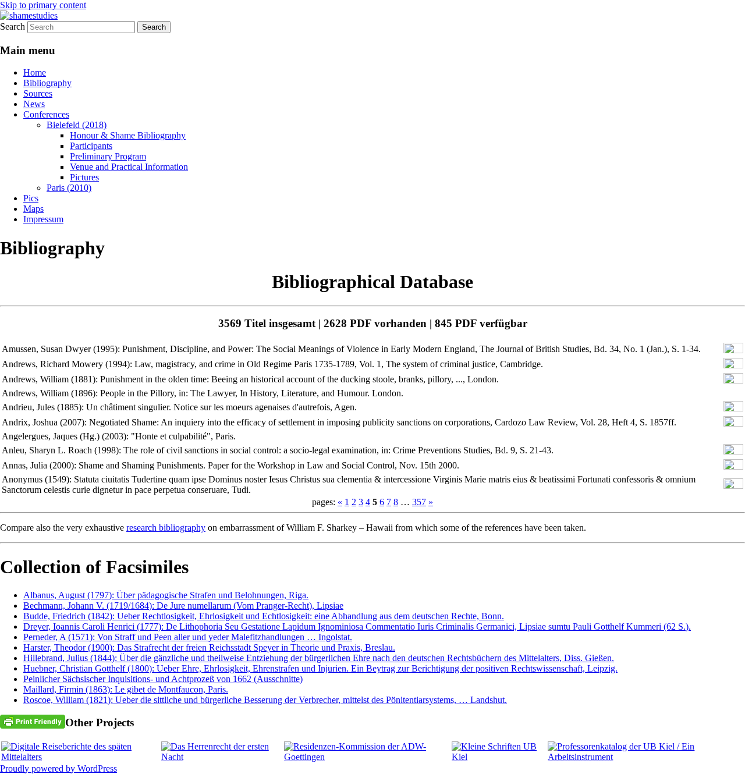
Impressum (43, 219)
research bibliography (165, 527)
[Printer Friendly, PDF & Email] (32, 720)
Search (12, 26)
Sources (37, 93)
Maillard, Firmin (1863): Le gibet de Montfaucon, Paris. (125, 689)
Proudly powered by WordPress (58, 768)
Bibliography (47, 83)
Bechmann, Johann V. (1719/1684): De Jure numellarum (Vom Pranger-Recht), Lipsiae (183, 605)
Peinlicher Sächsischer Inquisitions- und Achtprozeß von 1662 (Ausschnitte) (163, 679)
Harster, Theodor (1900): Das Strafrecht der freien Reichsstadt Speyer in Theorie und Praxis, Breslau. (209, 647)
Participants (91, 146)
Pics (30, 198)
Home (34, 72)
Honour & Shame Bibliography (128, 135)
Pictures (84, 177)
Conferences (46, 114)
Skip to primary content (43, 5)
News (34, 104)
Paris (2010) (69, 188)
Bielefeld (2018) (77, 125)
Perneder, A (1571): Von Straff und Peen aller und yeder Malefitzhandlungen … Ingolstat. (187, 637)
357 (419, 502)
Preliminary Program (108, 156)
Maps (33, 209)
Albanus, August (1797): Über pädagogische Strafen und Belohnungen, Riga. (165, 595)
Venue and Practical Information (129, 167)
